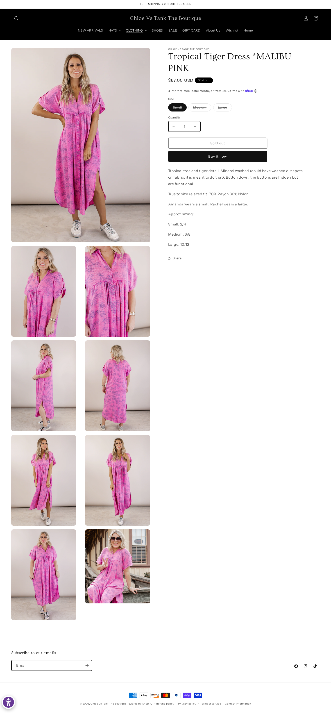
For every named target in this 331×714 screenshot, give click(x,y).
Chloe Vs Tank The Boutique (108, 703)
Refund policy (165, 703)
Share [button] (177, 258)
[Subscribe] (87, 665)
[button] (16, 18)
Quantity (174, 117)
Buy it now (217, 156)
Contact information (238, 703)
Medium (202, 108)
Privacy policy (187, 703)
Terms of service (210, 703)
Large (225, 108)
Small (180, 108)
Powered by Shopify (139, 703)
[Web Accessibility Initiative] (8, 702)
